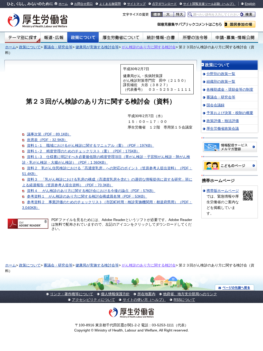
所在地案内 (146, 294)
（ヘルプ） (228, 4)
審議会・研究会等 (58, 47)
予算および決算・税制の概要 (229, 113)
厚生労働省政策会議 (222, 128)
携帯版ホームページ (222, 191)
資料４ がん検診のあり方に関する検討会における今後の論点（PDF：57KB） (91, 191)
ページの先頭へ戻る (234, 287)
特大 (179, 14)
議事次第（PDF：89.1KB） (49, 134)
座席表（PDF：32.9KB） (47, 140)
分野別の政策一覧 (220, 74)
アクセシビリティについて (93, 300)
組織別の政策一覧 (220, 81)
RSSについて (184, 300)
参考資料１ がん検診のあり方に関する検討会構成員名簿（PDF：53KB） (87, 196)
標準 (156, 14)
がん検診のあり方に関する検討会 (149, 47)
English (250, 4)
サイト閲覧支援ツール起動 (201, 4)
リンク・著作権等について (71, 294)
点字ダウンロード (164, 4)
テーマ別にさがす (22, 37)
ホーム (63, 4)
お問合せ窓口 (83, 4)
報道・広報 (54, 37)
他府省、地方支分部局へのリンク (190, 294)
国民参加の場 (239, 24)
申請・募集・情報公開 (235, 37)
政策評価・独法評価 (222, 121)
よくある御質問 (110, 4)
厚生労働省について (121, 37)
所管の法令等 (195, 37)
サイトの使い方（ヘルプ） (144, 300)
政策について (83, 37)
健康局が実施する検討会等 (97, 47)
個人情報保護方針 (115, 294)
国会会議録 (215, 105)
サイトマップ (136, 4)
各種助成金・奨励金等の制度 (229, 89)
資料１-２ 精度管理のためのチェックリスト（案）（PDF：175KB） (83, 151)
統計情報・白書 (160, 37)
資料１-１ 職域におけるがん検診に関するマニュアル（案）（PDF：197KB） (90, 145)
